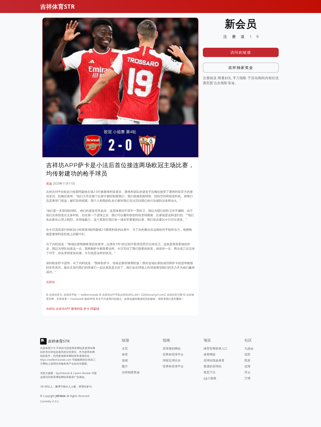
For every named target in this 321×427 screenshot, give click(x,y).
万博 (247, 378)
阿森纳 (94, 309)
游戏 (125, 360)
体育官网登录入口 (215, 348)
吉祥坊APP (63, 309)
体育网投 (209, 354)
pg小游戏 (210, 378)
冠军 (247, 354)
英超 (49, 183)
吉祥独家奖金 (240, 67)
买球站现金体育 (214, 360)
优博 (247, 366)
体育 (125, 354)
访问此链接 (240, 52)
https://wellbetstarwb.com (55, 359)
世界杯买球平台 (173, 354)
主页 (125, 348)
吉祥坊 (50, 282)
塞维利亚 (77, 309)
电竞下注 (209, 372)
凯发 (247, 360)
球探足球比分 (172, 360)
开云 (247, 372)
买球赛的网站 (172, 348)
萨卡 (87, 309)
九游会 (248, 348)
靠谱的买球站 (212, 366)
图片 (125, 366)
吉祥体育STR (57, 6)
